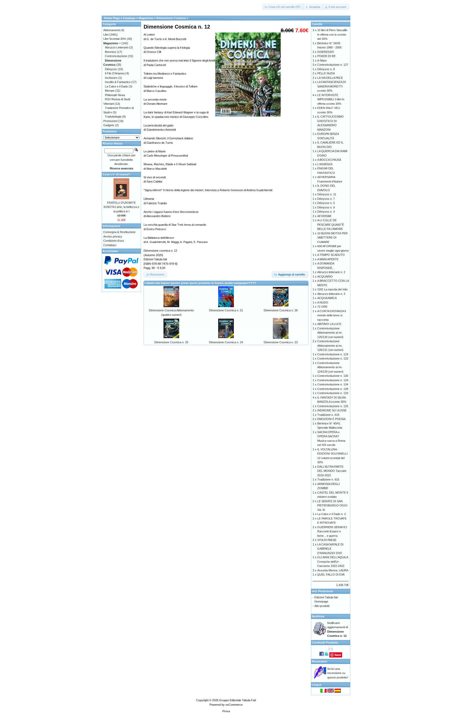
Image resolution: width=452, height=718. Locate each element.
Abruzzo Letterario (116, 47)
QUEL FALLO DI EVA (330, 574)
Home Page (112, 18)
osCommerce (234, 704)
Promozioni (110, 121)
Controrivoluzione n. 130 (332, 375)
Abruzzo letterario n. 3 (331, 293)
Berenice (110, 51)
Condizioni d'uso (113, 240)
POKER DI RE (326, 56)
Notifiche (318, 616)
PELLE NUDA (326, 73)
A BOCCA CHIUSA (329, 159)
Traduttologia (113, 116)
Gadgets (108, 125)
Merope (110, 90)
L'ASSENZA (324, 164)
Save (338, 655)
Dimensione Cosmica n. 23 (281, 342)
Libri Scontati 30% (114, 38)
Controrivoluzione (116, 56)
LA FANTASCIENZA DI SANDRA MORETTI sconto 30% (331, 86)
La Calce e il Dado (116, 86)
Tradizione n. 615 (328, 479)
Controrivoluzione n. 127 (332, 64)
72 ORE (322, 306)
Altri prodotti (321, 605)
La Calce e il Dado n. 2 (331, 514)
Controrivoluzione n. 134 (332, 384)
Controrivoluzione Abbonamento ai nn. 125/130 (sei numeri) (330, 333)
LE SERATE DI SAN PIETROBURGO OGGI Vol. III (332, 505)
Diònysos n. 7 (326, 198)
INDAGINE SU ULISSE (332, 410)
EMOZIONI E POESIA (331, 419)
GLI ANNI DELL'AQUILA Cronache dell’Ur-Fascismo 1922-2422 (332, 561)
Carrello (317, 24)
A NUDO (322, 302)
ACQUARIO (325, 276)
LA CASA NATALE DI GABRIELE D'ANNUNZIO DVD (330, 549)
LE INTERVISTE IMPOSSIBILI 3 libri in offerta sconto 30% (330, 99)
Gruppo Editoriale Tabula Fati (237, 700)
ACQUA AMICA (327, 298)
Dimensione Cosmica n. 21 (226, 310)
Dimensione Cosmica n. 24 (226, 342)
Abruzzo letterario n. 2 (331, 272)
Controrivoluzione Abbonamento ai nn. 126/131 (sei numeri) (330, 345)
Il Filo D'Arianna (115, 73)
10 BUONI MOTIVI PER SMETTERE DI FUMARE (332, 238)
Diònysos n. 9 (326, 207)
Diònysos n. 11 (326, 194)
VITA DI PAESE (326, 540)
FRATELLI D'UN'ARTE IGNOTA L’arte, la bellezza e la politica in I (121, 207)
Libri (106, 34)
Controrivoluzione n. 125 (332, 406)
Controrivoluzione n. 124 (332, 354)
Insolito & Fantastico (118, 82)
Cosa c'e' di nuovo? (116, 174)
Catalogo (129, 18)
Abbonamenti (111, 30)
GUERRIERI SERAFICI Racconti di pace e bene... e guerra (332, 531)
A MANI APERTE (327, 259)
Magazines (146, 18)
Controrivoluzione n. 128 (332, 388)
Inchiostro (111, 77)
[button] (283, 7)
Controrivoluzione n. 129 (332, 380)
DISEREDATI (325, 51)
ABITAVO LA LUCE (329, 323)
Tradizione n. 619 (328, 414)
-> (112, 43)
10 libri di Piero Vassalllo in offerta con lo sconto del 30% (332, 34)
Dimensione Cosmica (171, 18)
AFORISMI (324, 216)
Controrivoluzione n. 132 (332, 358)
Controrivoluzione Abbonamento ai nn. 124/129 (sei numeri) (330, 367)
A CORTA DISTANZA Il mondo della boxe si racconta (331, 315)
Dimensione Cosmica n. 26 (281, 310)
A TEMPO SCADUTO (331, 254)
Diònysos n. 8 (326, 69)
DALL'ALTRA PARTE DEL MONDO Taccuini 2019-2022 (331, 471)
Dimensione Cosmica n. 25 (171, 342)
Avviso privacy (112, 236)
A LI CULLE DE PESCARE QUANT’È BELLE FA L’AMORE (330, 224)
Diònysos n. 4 (326, 211)
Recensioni (319, 661)
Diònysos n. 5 (326, 203)
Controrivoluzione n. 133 (332, 393)
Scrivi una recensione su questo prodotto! (337, 673)
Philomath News (115, 95)
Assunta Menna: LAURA (332, 570)
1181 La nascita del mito (332, 289)
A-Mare (322, 60)
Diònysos (111, 69)
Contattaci (109, 245)
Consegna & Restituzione (119, 232)
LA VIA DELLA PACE (330, 77)
